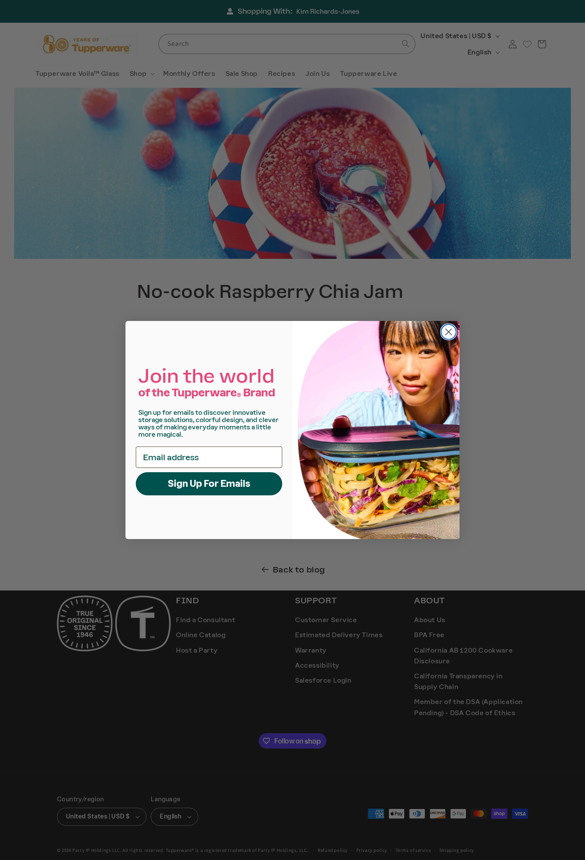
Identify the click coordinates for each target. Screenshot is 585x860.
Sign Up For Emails (209, 483)
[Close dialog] (448, 331)
